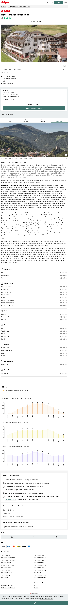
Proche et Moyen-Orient (8, 565)
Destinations (6, 552)
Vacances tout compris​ (40, 570)
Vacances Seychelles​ (40, 565)
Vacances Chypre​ (6, 575)
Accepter (34, 603)
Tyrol (9, 6)
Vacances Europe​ (6, 555)
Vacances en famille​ (40, 575)
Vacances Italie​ (5, 570)
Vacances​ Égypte (39, 562)
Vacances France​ (6, 567)
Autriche (3, 6)
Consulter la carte (35, 21)
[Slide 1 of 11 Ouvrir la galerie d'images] (34, 46)
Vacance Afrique (6, 562)
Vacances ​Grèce (39, 555)
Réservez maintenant (34, 108)
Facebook (56, 537)
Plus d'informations (46, 598)
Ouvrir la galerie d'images (65, 66)
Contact (58, 2)
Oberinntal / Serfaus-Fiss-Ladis (21, 6)
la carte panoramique (8, 177)
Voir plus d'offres (7, 114)
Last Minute (37, 572)
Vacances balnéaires (40, 577)
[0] (52, 2)
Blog (34, 537)
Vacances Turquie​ (39, 560)
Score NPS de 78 (10, 499)
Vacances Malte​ (5, 577)
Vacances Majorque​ (40, 557)
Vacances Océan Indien (8, 557)
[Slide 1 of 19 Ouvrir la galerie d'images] (34, 140)
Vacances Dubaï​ (39, 567)
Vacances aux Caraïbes (8, 560)
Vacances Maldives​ (6, 572)
